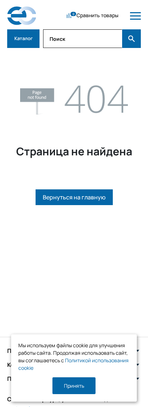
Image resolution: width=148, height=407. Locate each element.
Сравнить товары (98, 15)
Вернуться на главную (74, 197)
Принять (74, 385)
